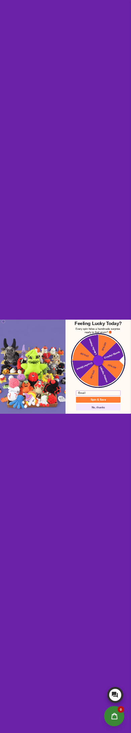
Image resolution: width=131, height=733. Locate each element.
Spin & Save (98, 399)
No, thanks (98, 407)
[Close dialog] (3, 321)
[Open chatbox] (115, 695)
